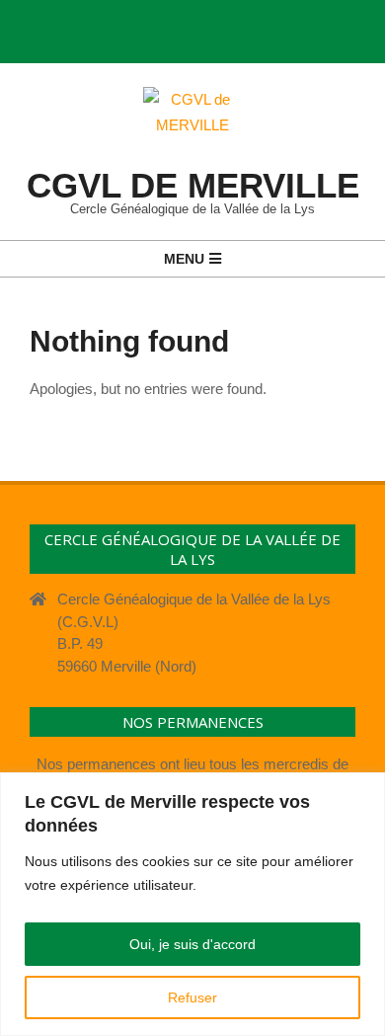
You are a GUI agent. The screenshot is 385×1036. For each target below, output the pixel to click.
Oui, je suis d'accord (192, 944)
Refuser (192, 997)
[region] (192, 904)
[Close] (364, 789)
